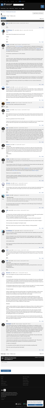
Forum (20, 8)
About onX (3, 397)
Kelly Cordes (14, 170)
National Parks (25, 384)
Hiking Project (25, 380)
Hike (8, 1)
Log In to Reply (5, 370)
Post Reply (3, 18)
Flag (39, 27)
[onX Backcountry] (22, 1)
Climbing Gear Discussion (11, 11)
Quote (42, 27)
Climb (2, 1)
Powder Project (25, 383)
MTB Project (25, 378)
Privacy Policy (39, 402)
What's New (11, 8)
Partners (16, 8)
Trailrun (12, 1)
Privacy (28, 406)
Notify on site (12, 15)
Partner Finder (3, 381)
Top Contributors (4, 384)
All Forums (3, 11)
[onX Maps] (3, 390)
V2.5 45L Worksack (19, 46)
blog (20, 172)
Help (2, 378)
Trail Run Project (26, 381)
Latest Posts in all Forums (38, 13)
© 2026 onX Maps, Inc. (19, 406)
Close (35, 404)
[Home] (7, 4)
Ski (16, 1)
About (2, 376)
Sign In (42, 6)
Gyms (7, 8)
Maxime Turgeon (35, 170)
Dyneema (26, 168)
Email (8, 15)
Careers (2, 399)
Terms (25, 406)
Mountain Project (26, 376)
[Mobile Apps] (23, 8)
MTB (5, 1)
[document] (35, 403)
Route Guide (3, 8)
